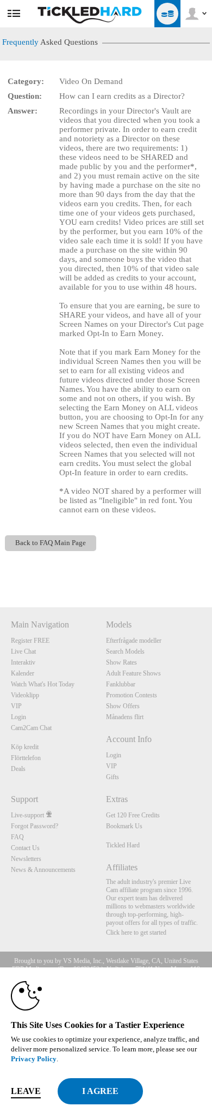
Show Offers (123, 706)
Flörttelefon (26, 758)
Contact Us (25, 848)
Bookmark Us (124, 826)
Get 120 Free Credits (133, 815)
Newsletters (26, 859)
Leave (26, 1091)
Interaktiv (23, 662)
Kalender (22, 673)
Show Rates (121, 662)
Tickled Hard (123, 845)
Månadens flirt (125, 717)
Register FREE (30, 640)
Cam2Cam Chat (31, 728)
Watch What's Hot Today (42, 684)
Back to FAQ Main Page (50, 543)
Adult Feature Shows (133, 673)
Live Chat (23, 651)
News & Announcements (43, 870)
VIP (16, 706)
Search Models (125, 651)
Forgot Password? (34, 826)
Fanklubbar (120, 684)
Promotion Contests (131, 695)
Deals (18, 769)
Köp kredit (25, 747)
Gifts (112, 777)
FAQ (17, 837)
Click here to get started (136, 932)
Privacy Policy (34, 1059)
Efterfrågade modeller (133, 640)
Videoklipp (25, 695)
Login (18, 717)
